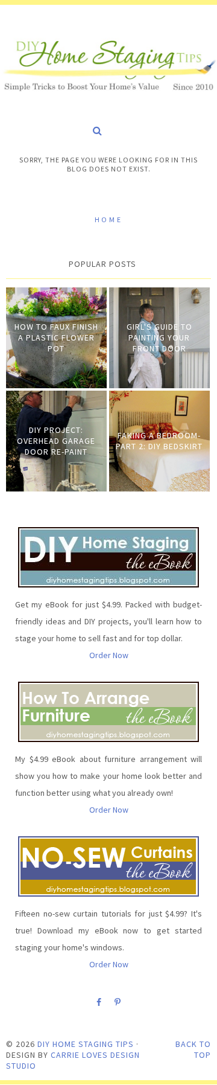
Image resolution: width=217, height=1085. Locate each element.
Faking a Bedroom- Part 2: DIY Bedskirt (159, 441)
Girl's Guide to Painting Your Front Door (159, 337)
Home (108, 219)
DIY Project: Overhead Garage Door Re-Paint (56, 440)
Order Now (108, 655)
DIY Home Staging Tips (85, 1044)
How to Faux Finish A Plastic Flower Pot (56, 337)
